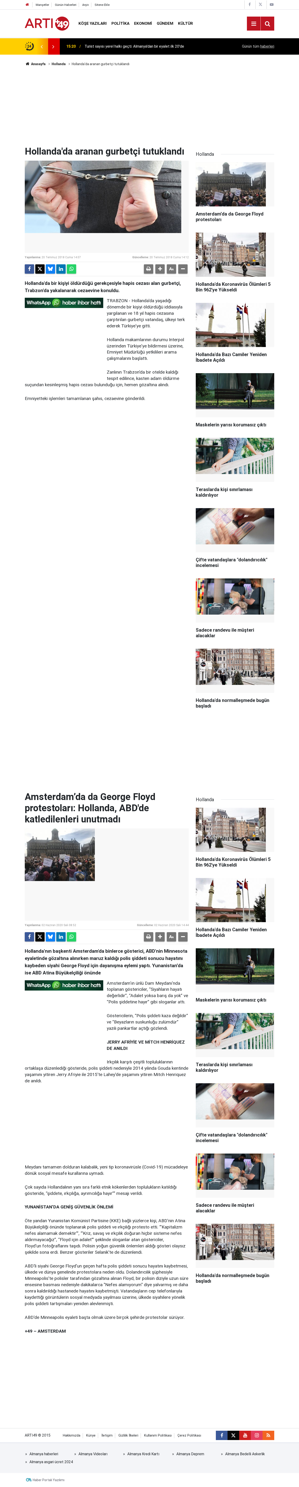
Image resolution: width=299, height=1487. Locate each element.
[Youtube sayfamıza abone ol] (245, 1435)
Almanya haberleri (43, 1454)
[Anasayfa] (27, 5)
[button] (160, 269)
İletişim (107, 1435)
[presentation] (41, 46)
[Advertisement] (149, 106)
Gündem (165, 23)
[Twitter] (40, 269)
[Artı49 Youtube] (271, 4)
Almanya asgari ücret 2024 (51, 1462)
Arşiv (85, 5)
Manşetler (42, 5)
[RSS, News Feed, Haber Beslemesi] (268, 1435)
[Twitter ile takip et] (233, 1435)
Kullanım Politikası (158, 1435)
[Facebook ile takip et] (222, 1435)
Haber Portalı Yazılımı (48, 1480)
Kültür (185, 23)
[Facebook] (29, 269)
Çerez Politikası (189, 1435)
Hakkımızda (71, 1435)
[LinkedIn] (61, 269)
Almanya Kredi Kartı (143, 1454)
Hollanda (59, 64)
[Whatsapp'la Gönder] (71, 269)
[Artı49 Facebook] (249, 4)
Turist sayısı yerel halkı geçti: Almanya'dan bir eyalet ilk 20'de (134, 46)
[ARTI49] (47, 23)
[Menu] (253, 23)
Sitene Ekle (102, 5)
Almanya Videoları (92, 1454)
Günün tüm (258, 46)
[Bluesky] (50, 269)
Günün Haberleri (65, 5)
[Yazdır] (148, 269)
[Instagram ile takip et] (257, 1435)
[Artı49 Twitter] (260, 4)
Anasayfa (38, 64)
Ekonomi (143, 23)
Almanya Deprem (190, 1454)
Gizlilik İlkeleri (128, 1435)
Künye (91, 1435)
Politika (120, 23)
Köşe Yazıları (92, 23)
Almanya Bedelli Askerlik (245, 1454)
